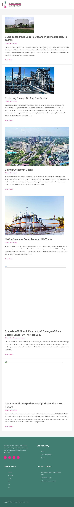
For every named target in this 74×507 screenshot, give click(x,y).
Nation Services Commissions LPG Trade (28, 239)
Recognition (17, 338)
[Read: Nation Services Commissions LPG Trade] (34, 215)
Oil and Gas (8, 43)
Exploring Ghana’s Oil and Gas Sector (26, 98)
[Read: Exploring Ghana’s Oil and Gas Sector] (29, 80)
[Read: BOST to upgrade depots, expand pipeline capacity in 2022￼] (19, 25)
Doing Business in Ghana (19, 169)
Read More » (9, 59)
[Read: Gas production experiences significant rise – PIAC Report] (34, 380)
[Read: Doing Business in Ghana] (37, 146)
